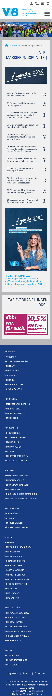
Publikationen (13, 594)
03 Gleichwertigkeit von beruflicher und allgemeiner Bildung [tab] (23, 126)
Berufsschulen (13, 433)
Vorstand (11, 357)
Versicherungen (14, 557)
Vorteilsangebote (15, 570)
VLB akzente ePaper (15, 575)
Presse (9, 651)
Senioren (10, 380)
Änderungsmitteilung (17, 528)
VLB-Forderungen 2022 (16, 414)
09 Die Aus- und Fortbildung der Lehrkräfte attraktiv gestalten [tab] (21, 191)
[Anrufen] (36, 4)
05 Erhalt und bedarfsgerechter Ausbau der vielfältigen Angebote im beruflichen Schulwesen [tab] (22, 148)
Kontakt (26, 674)
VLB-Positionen (13, 409)
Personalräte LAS (15, 622)
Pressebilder (12, 665)
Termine (10, 543)
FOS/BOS (10, 452)
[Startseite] (6, 46)
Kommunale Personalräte (19, 632)
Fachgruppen (12, 371)
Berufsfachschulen (16, 438)
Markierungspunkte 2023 (18, 404)
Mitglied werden (14, 523)
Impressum (13, 674)
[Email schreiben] (41, 4)
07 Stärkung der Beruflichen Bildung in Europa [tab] (20, 169)
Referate (10, 366)
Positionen (15, 46)
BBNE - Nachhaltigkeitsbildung (21, 494)
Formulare (11, 589)
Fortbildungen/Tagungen (18, 547)
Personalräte (13, 608)
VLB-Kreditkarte (14, 566)
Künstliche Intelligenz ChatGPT (21, 499)
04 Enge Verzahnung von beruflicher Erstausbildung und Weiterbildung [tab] (21, 136)
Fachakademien (13, 447)
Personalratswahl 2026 (17, 613)
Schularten (12, 428)
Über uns (10, 352)
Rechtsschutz (13, 552)
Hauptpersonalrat (15, 618)
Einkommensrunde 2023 (17, 485)
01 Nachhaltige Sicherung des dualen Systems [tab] (21, 104)
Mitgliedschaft (13, 509)
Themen (10, 471)
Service (9, 538)
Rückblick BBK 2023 (15, 490)
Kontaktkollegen (14, 385)
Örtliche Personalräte (17, 636)
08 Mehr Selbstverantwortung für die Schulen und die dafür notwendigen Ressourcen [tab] (22, 180)
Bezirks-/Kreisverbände (17, 362)
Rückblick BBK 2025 (15, 481)
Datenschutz (40, 674)
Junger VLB (11, 376)
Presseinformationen (16, 660)
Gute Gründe (12, 514)
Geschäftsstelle (14, 389)
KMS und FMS (12, 598)
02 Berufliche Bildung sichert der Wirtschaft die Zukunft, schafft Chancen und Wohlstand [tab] (22, 115)
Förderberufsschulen (17, 456)
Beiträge (10, 519)
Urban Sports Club (15, 561)
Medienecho (12, 418)
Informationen (13, 641)
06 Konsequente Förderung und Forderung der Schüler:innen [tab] (21, 160)
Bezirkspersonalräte (16, 627)
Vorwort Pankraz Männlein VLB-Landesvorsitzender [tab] (21, 94)
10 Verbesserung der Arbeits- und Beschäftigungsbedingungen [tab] (22, 201)
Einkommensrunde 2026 (17, 476)
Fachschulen (12, 442)
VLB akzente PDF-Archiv (17, 580)
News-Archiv (12, 656)
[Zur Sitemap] (30, 4)
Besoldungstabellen (16, 584)
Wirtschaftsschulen (16, 461)
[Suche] (47, 4)
